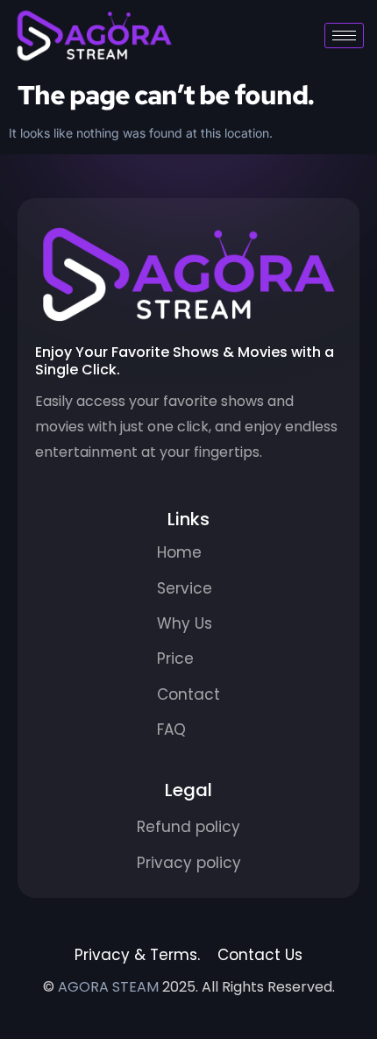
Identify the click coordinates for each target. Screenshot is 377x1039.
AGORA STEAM (108, 987)
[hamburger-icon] (344, 35)
